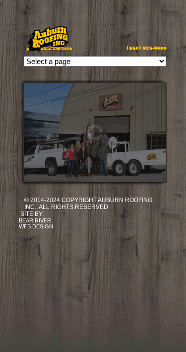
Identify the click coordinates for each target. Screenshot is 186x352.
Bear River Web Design (36, 223)
